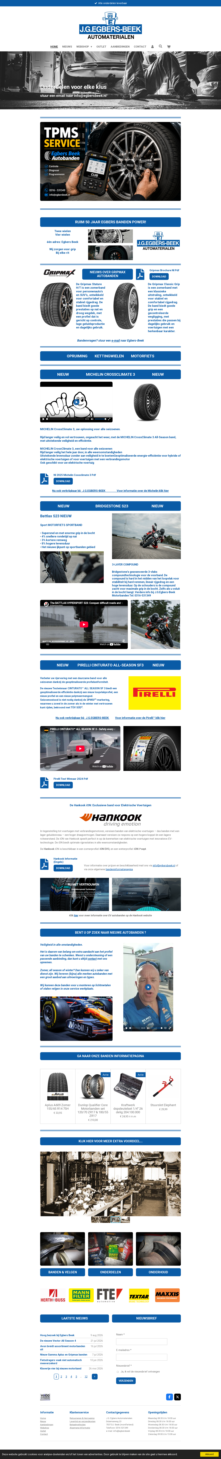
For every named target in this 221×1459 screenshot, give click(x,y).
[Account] (152, 47)
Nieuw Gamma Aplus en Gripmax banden (63, 1354)
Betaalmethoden (78, 1424)
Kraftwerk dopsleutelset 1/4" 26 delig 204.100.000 (128, 1108)
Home (43, 1418)
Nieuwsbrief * (124, 1365)
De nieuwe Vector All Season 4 (58, 1340)
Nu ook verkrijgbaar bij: (84, 490)
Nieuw (43, 1421)
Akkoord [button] (209, 1454)
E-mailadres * (123, 1350)
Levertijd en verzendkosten (82, 1421)
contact (92, 958)
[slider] (65, 419)
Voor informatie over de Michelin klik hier (143, 490)
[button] (178, 1154)
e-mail (116, 340)
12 (86, 1376)
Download (159, 276)
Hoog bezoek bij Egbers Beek (57, 1335)
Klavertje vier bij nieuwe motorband (60, 1368)
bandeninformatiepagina (119, 869)
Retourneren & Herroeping (82, 1418)
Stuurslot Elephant (163, 1105)
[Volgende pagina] (95, 1376)
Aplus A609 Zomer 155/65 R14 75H (58, 1106)
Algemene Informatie (80, 1428)
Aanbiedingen (46, 1424)
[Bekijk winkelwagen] (169, 47)
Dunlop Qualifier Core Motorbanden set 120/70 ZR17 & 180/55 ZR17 (93, 1110)
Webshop (44, 1428)
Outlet (43, 1431)
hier (76, 915)
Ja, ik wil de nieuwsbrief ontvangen (140, 1371)
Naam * (120, 1334)
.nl (123, 1431)
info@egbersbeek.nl (164, 865)
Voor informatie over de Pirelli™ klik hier (140, 717)
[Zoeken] (161, 46)
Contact (44, 1434)
